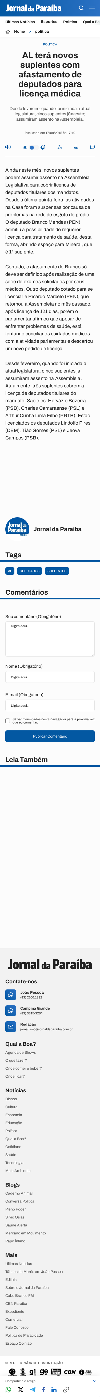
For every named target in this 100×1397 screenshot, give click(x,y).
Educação (13, 1123)
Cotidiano (13, 1147)
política (42, 31)
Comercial (13, 1320)
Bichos (11, 1099)
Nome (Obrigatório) (24, 666)
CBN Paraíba (16, 1304)
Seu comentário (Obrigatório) (33, 616)
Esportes (49, 22)
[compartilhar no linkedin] (54, 1390)
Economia (13, 1115)
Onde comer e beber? (23, 1068)
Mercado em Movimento (25, 1233)
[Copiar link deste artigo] (66, 1390)
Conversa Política (19, 1201)
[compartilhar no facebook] (43, 1390)
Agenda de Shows (20, 1053)
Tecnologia (14, 1163)
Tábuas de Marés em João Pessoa (34, 1272)
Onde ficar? (15, 1076)
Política (70, 22)
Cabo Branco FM (19, 1296)
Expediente (14, 1312)
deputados (29, 571)
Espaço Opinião (18, 1343)
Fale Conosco (17, 1328)
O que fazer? (16, 1060)
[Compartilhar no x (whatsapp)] (20, 1390)
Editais (11, 1280)
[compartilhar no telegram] (32, 1390)
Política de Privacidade (24, 1335)
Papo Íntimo (15, 1241)
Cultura (11, 1107)
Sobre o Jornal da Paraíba (27, 1288)
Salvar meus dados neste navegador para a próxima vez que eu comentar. (54, 721)
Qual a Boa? (15, 1139)
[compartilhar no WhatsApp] (8, 1390)
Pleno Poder (15, 1209)
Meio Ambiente (18, 1171)
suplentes (56, 571)
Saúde (10, 1155)
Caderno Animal (19, 1193)
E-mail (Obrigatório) (24, 694)
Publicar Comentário (50, 736)
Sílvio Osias (15, 1217)
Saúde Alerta (16, 1225)
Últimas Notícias (20, 22)
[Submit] (81, 8)
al (10, 571)
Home (19, 31)
